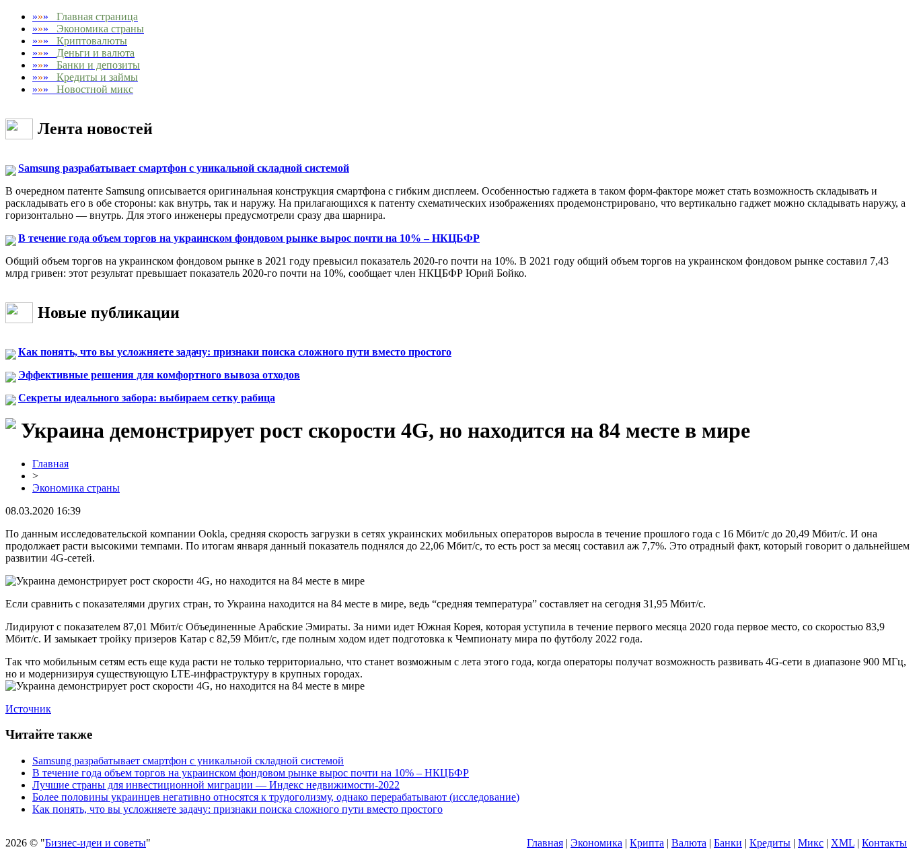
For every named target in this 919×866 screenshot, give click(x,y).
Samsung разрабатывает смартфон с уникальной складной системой (183, 168)
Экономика (596, 842)
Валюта (688, 842)
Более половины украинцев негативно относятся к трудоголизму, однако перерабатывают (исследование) (275, 797)
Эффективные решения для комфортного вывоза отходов (159, 374)
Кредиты (770, 842)
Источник (28, 708)
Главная (50, 463)
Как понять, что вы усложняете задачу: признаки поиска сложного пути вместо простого (234, 352)
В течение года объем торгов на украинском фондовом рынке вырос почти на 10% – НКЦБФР (249, 238)
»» (85, 16)
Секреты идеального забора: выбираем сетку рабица (146, 397)
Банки (728, 842)
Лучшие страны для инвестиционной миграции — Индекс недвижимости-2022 (216, 785)
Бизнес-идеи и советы (95, 842)
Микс (810, 842)
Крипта (647, 842)
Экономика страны (76, 488)
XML (842, 842)
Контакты (884, 842)
